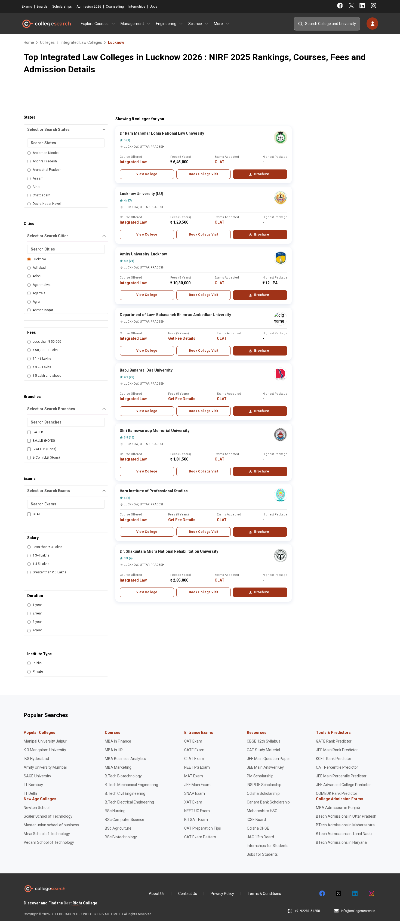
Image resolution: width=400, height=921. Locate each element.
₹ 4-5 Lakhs (41, 564)
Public (37, 663)
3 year (37, 622)
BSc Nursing (115, 811)
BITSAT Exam (196, 819)
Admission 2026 (88, 6)
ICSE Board (256, 819)
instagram (371, 894)
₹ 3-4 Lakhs (41, 555)
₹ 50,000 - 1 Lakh (45, 350)
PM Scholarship (260, 776)
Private (38, 671)
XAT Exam (193, 802)
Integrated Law (133, 162)
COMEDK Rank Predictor (336, 793)
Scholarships (62, 6)
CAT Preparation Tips (202, 828)
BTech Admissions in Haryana (341, 842)
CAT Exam (193, 741)
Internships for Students (267, 845)
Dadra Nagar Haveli (47, 204)
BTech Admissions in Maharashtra (345, 825)
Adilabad (39, 268)
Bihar (37, 187)
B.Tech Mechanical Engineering (131, 785)
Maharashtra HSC (262, 811)
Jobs (153, 6)
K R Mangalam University (45, 750)
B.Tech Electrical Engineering (129, 802)
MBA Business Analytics (125, 758)
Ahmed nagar (43, 310)
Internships (136, 6)
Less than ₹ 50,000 (47, 342)
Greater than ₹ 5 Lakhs (49, 572)
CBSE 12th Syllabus (263, 741)
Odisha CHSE (258, 828)
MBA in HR (114, 750)
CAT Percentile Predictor (337, 767)
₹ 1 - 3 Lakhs (42, 358)
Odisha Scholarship (263, 793)
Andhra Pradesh (45, 161)
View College (146, 174)
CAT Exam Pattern (200, 837)
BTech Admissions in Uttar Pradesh (346, 816)
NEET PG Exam (197, 767)
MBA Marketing (118, 767)
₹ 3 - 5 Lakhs (42, 367)
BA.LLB (38, 432)
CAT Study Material (263, 750)
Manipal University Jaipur (45, 741)
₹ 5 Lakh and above (47, 376)
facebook (322, 894)
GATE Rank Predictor (334, 741)
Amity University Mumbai (45, 767)
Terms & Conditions (264, 893)
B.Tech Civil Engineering (125, 793)
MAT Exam (193, 776)
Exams (27, 6)
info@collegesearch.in (358, 911)
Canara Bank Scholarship (268, 802)
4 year (37, 630)
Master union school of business (51, 825)
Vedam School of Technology (49, 842)
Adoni (37, 276)
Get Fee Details (181, 338)
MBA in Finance (118, 741)
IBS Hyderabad (36, 758)
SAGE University (37, 776)
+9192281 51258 (307, 911)
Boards (42, 6)
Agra (36, 302)
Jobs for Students (262, 854)
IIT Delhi (30, 793)
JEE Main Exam (197, 785)
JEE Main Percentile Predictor (341, 776)
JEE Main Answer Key (265, 767)
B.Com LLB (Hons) (46, 457)
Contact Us (187, 893)
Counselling (115, 6)
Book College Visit (203, 174)
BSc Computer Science (124, 819)
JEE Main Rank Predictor (337, 750)
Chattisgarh (41, 195)
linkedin (355, 894)
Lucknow (39, 259)
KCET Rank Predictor (333, 758)
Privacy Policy (222, 893)
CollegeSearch (46, 23)
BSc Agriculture (118, 828)
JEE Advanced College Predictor (343, 785)
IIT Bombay (33, 785)
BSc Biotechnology (121, 837)
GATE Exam (194, 750)
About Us (157, 893)
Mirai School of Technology (47, 834)
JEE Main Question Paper (268, 758)
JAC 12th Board (260, 837)
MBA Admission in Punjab (338, 807)
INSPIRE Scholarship (264, 785)
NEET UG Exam (197, 811)
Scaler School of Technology (48, 816)
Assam (38, 178)
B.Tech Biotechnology (123, 776)
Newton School (37, 807)
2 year (37, 613)
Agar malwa (42, 285)
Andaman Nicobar (46, 153)
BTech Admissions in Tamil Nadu (344, 834)
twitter (338, 894)
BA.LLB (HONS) (44, 441)
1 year (37, 605)
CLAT (36, 514)
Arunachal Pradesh (47, 170)
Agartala (39, 293)
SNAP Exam (194, 793)
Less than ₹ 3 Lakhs (48, 547)
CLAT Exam (194, 758)
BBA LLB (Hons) (44, 449)
